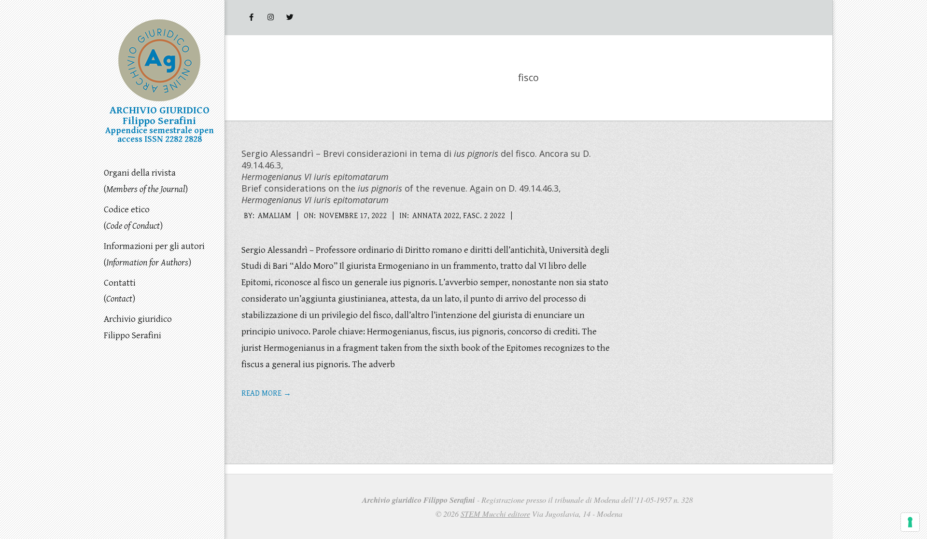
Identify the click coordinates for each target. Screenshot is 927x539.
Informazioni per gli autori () (154, 254)
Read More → (266, 393)
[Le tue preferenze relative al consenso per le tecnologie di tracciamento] (910, 522)
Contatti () (120, 290)
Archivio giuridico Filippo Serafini (138, 327)
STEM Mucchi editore (495, 514)
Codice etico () (133, 217)
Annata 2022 (435, 216)
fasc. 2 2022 (484, 216)
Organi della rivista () (146, 180)
